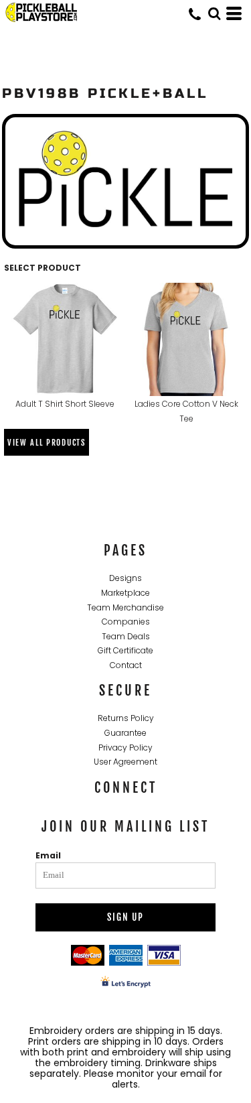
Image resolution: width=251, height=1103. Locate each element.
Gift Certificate (125, 650)
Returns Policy (126, 718)
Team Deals (126, 636)
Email (48, 855)
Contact (126, 665)
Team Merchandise (125, 607)
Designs (125, 578)
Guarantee (125, 732)
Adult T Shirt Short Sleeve (64, 403)
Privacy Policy (125, 747)
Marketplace (125, 592)
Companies (126, 621)
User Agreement (125, 761)
